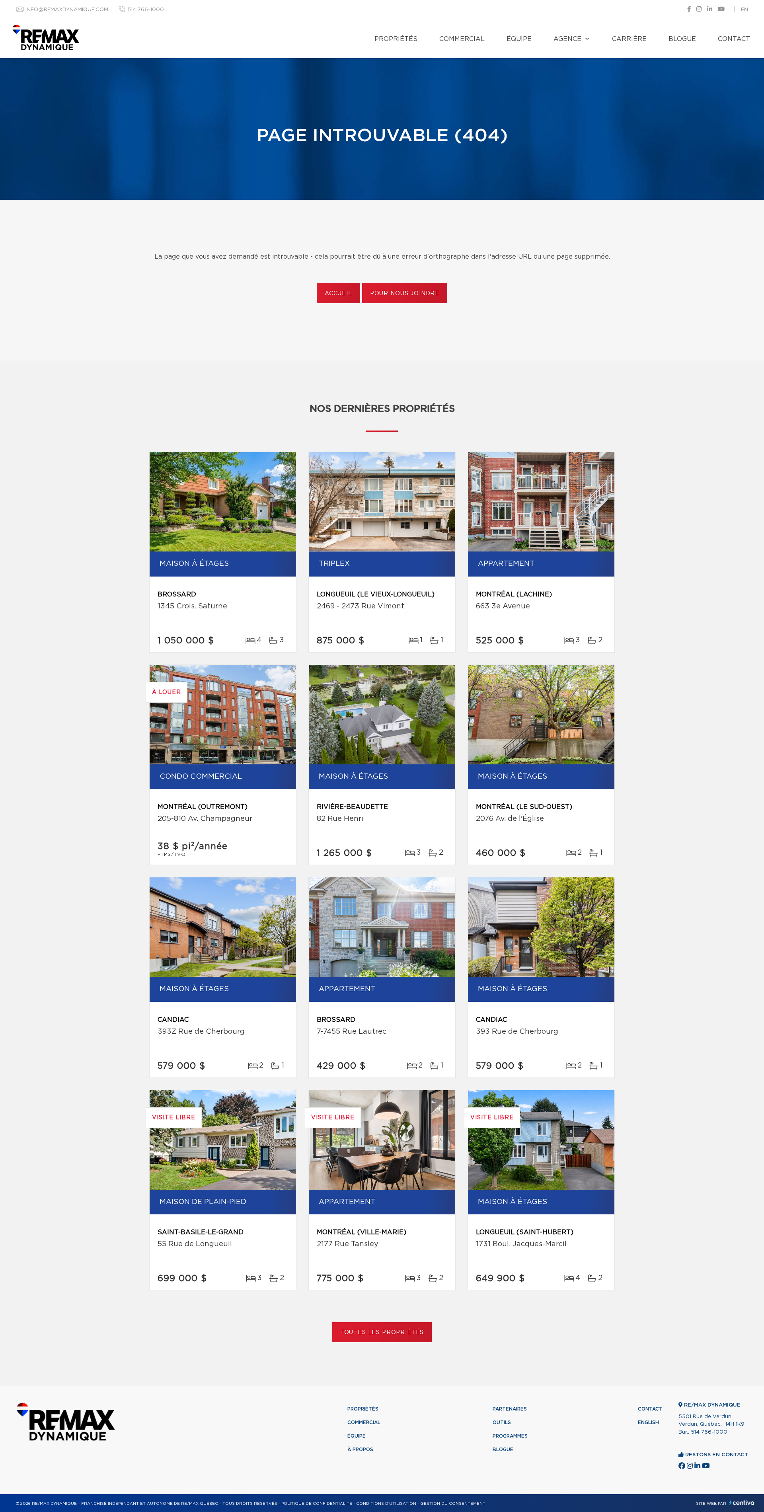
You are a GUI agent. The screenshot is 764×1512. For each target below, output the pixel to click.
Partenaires (510, 1409)
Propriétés (395, 39)
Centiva (741, 1502)
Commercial (462, 39)
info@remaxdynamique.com (66, 9)
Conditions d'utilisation (386, 1504)
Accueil (338, 293)
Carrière (629, 39)
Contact (734, 39)
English (648, 1422)
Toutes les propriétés (382, 1332)
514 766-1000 (145, 9)
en (744, 9)
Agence (567, 39)
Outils (502, 1422)
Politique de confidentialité (316, 1504)
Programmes (510, 1436)
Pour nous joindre (404, 293)
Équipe (519, 39)
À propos (360, 1449)
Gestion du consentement (452, 1504)
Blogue (682, 39)
